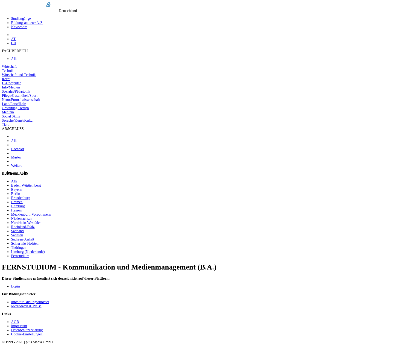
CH (13, 43)
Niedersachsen (21, 218)
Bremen (17, 202)
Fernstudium (20, 256)
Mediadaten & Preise (26, 306)
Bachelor (17, 149)
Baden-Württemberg (26, 185)
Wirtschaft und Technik (19, 75)
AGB (15, 322)
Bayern (16, 189)
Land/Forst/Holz (14, 104)
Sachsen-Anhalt (22, 239)
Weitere (16, 165)
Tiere (5, 124)
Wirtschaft (9, 66)
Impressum (19, 326)
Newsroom (19, 27)
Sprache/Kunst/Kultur (18, 120)
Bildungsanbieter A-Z (27, 23)
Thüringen (18, 247)
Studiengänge (21, 19)
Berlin (15, 194)
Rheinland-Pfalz (23, 227)
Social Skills (11, 116)
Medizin (8, 112)
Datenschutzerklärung (27, 330)
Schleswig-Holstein (25, 243)
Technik (8, 71)
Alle (14, 59)
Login (15, 286)
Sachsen (17, 235)
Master (16, 157)
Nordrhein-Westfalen (26, 223)
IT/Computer (11, 83)
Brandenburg (20, 198)
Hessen (16, 210)
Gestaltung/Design (15, 108)
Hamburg (18, 206)
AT (13, 39)
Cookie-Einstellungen (27, 334)
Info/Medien (11, 87)
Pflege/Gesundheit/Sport (19, 95)
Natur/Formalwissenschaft (21, 100)
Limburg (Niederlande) (28, 252)
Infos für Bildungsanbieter (30, 302)
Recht (6, 79)
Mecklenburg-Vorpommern (31, 214)
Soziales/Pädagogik (16, 91)
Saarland (17, 231)
